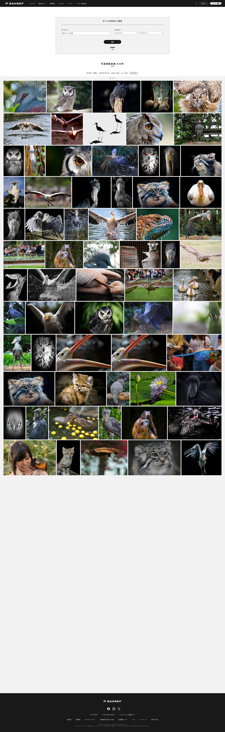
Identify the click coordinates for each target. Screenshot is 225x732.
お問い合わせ (154, 719)
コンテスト (61, 3)
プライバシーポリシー (90, 719)
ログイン (203, 3)
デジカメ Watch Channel (108, 714)
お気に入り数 (115, 73)
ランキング (32, 3)
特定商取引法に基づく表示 (107, 719)
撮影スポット (42, 3)
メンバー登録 (215, 3)
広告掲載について (122, 719)
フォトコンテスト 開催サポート (127, 714)
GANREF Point (103, 73)
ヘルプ (133, 719)
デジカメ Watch (94, 714)
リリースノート (143, 719)
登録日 (95, 73)
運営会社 (69, 719)
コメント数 (124, 73)
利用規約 (78, 719)
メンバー (70, 3)
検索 (112, 42)
